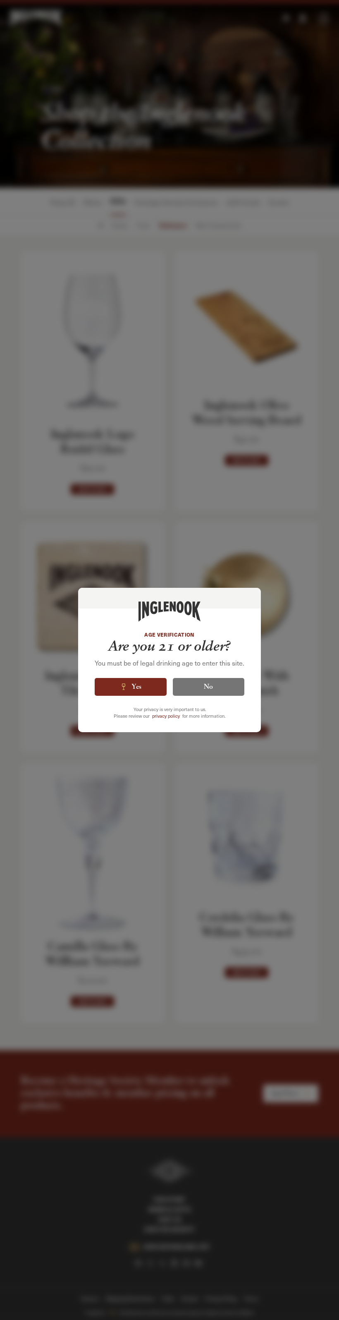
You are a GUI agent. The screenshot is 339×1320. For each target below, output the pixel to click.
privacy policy (166, 715)
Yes (136, 687)
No (208, 687)
